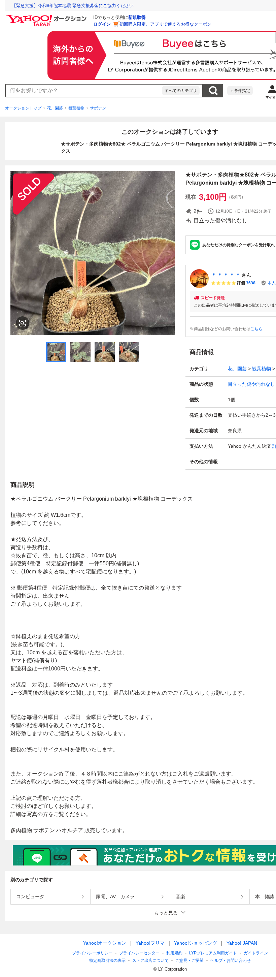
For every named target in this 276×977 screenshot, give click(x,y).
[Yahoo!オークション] (47, 16)
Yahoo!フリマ (150, 943)
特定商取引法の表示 (107, 960)
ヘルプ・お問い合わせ (230, 960)
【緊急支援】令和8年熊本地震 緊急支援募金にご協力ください (73, 5)
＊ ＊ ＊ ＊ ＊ (225, 275)
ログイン (102, 24)
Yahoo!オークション (104, 943)
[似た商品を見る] (22, 323)
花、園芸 (55, 108)
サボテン (98, 108)
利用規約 (174, 953)
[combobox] (84, 91)
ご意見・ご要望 (189, 960)
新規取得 (137, 17)
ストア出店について (150, 960)
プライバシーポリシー (92, 953)
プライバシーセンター (139, 953)
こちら (256, 328)
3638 (250, 283)
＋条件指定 (240, 90)
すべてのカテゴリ (181, 90)
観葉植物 (76, 108)
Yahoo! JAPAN (242, 943)
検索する (213, 90)
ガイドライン (256, 953)
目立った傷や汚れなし (251, 384)
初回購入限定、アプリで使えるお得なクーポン (165, 24)
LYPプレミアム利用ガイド (213, 953)
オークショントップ (23, 108)
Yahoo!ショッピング (195, 943)
